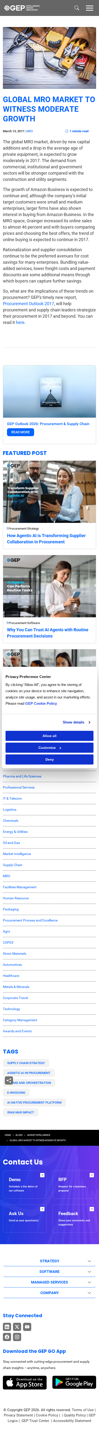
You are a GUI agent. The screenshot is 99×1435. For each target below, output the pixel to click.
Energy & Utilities (15, 832)
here (20, 322)
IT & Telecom (12, 798)
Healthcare (11, 976)
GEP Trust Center (36, 1421)
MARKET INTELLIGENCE (38, 1135)
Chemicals (10, 821)
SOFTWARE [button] (49, 1271)
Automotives (12, 965)
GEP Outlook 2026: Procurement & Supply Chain (48, 423)
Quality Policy (75, 1415)
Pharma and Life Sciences (22, 776)
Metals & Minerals (16, 987)
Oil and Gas (11, 843)
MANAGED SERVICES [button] (49, 1282)
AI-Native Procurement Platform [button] (34, 1102)
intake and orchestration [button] (29, 1083)
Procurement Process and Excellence (30, 920)
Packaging (11, 909)
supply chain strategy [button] (26, 1063)
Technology (11, 1009)
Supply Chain (12, 865)
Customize (47, 748)
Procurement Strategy (23, 528)
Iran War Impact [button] (20, 1112)
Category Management (20, 1020)
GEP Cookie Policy (41, 703)
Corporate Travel (15, 998)
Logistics (9, 809)
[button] (89, 7)
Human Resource (16, 898)
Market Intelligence (17, 854)
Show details (73, 722)
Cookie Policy (47, 1415)
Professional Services (19, 787)
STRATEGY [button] (49, 1261)
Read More (20, 432)
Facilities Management (20, 887)
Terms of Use (83, 1410)
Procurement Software (24, 623)
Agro (6, 931)
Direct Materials (14, 953)
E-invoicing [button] (16, 1092)
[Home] (22, 8)
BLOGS (19, 1135)
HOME (8, 1135)
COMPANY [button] (49, 1292)
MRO (29, 131)
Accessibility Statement (72, 1421)
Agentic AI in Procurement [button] (28, 1073)
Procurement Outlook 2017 (28, 303)
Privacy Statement (18, 1415)
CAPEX (8, 942)
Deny (49, 759)
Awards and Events (17, 1031)
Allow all (49, 736)
